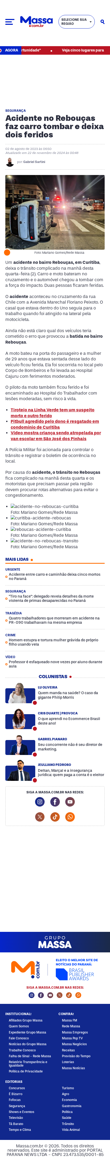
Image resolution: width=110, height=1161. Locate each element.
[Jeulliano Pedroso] (20, 770)
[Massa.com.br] (36, 21)
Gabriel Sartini (34, 162)
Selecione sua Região (74, 22)
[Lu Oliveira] (20, 693)
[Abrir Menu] (9, 22)
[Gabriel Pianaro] (20, 745)
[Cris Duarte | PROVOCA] (20, 719)
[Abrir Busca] (102, 21)
